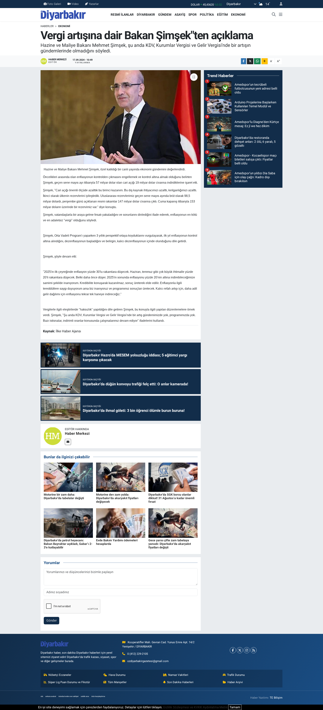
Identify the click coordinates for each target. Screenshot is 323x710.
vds (42, 696)
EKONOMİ (238, 14)
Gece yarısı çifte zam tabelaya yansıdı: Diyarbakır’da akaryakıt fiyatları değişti (169, 544)
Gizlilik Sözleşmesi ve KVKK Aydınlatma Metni (195, 707)
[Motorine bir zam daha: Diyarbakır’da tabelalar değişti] (68, 477)
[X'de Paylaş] (250, 61)
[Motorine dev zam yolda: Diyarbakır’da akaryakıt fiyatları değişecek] (120, 477)
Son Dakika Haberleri (180, 682)
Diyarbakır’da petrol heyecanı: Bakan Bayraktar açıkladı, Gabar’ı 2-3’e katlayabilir (68, 544)
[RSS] (253, 650)
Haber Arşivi (235, 682)
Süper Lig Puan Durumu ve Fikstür (69, 682)
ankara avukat (50, 696)
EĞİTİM (222, 14)
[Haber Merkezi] (53, 436)
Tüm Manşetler (117, 682)
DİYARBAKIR (146, 14)
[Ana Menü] (280, 14)
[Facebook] (233, 650)
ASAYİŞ (180, 14)
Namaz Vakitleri (178, 675)
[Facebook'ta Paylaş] (243, 61)
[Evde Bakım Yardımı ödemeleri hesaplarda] (120, 523)
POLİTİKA (207, 14)
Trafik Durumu (236, 675)
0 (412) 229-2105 (137, 654)
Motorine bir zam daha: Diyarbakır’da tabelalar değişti (64, 496)
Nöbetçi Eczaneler (59, 675)
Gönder (51, 620)
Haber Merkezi (77, 433)
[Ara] (273, 14)
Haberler (47, 26)
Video (75, 4)
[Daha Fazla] (265, 61)
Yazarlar (94, 4)
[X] (240, 650)
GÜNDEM (164, 14)
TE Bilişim (276, 697)
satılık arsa (85, 696)
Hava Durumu (117, 675)
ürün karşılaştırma (98, 696)
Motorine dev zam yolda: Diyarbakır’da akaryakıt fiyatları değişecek (117, 498)
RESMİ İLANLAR (122, 14)
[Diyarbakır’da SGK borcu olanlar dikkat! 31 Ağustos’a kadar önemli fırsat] (173, 477)
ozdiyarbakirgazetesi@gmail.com (148, 661)
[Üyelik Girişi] (279, 4)
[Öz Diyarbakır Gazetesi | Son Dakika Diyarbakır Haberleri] (63, 14)
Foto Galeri (54, 4)
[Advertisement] (243, 217)
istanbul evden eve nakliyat (69, 696)
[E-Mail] (68, 442)
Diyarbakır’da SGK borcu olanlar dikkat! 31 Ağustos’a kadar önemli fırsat (171, 498)
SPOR (192, 14)
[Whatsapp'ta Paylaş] (257, 61)
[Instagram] (247, 650)
